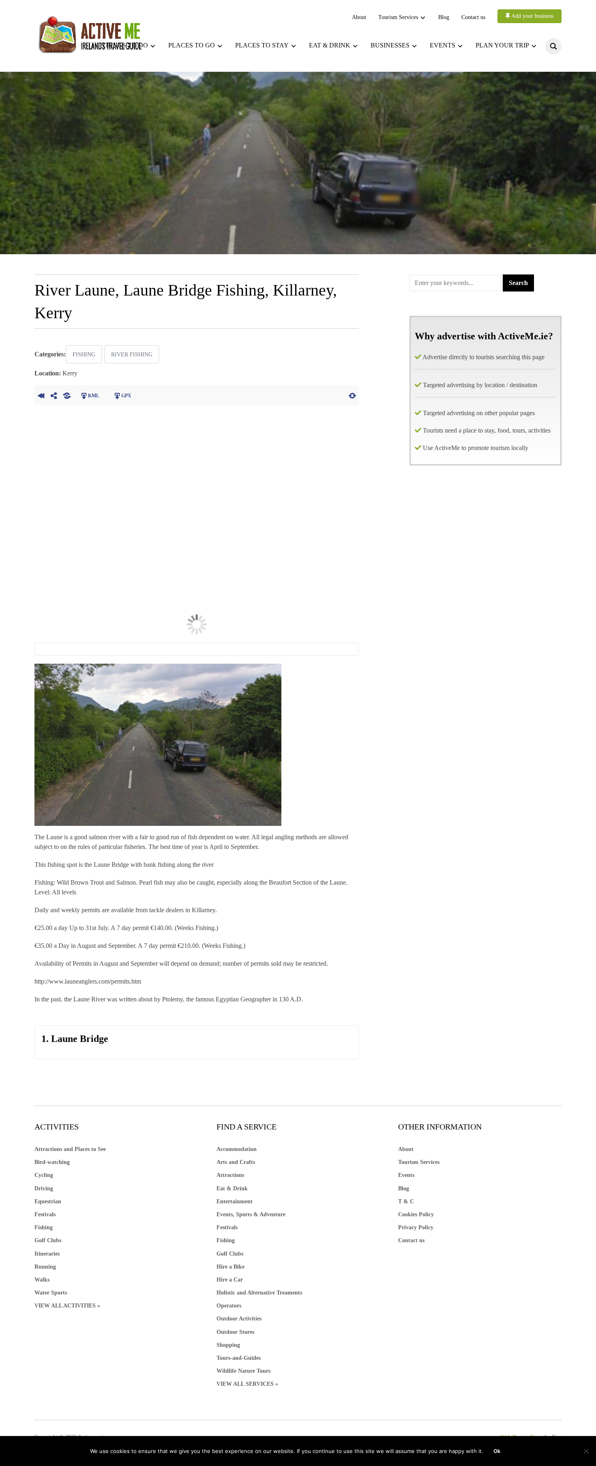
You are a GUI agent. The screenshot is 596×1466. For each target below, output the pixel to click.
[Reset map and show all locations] (352, 395)
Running (45, 1267)
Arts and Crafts (236, 1162)
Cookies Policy (416, 1214)
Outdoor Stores (235, 1332)
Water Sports (50, 1293)
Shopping (228, 1345)
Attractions (230, 1175)
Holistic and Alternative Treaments (259, 1293)
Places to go (191, 45)
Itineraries (47, 1254)
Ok (496, 1451)
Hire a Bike (230, 1267)
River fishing (131, 354)
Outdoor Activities (239, 1319)
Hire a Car (230, 1280)
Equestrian (47, 1201)
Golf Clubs (47, 1240)
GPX (126, 396)
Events (442, 45)
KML (93, 396)
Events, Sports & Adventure (251, 1214)
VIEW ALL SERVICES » (247, 1384)
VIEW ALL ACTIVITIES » (67, 1306)
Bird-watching (52, 1162)
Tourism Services (398, 17)
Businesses (390, 45)
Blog (443, 17)
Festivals (45, 1214)
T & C (406, 1201)
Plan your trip (502, 45)
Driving (43, 1188)
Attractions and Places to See (70, 1149)
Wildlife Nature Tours (243, 1371)
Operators (229, 1306)
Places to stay (262, 45)
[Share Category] (66, 395)
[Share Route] (53, 395)
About (359, 17)
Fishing (84, 354)
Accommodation (237, 1149)
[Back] (40, 395)
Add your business (531, 16)
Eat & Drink (232, 1188)
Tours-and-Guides (239, 1358)
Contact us (473, 17)
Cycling (43, 1175)
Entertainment (235, 1201)
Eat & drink (329, 45)
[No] (586, 1451)
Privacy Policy (415, 1227)
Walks (41, 1280)
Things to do (125, 45)
